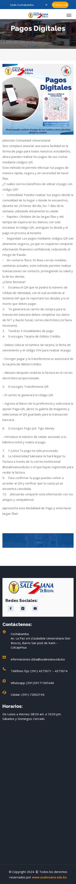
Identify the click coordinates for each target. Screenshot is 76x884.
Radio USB (61, 5)
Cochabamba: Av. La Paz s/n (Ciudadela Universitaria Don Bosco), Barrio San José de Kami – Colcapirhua (40, 641)
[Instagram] (23, 608)
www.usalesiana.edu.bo (49, 877)
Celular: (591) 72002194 (27, 694)
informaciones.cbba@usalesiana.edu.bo (38, 659)
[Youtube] (35, 608)
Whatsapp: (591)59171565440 (32, 683)
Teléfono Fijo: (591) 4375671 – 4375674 (39, 671)
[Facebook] (10, 608)
